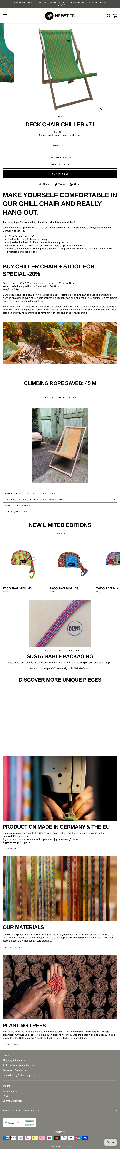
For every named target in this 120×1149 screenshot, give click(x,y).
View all (60, 533)
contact (7, 1055)
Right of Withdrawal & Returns (19, 1065)
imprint (6, 1086)
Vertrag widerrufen (12, 1100)
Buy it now (60, 174)
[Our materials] (60, 888)
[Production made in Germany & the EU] (60, 788)
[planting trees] (60, 987)
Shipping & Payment (14, 1060)
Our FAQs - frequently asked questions (35, 499)
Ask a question (16, 512)
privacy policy (10, 1091)
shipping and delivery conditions (30, 493)
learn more (12, 849)
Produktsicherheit (19, 506)
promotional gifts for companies (20, 1075)
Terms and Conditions (14, 1070)
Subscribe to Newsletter (22, 1110)
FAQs (6, 1095)
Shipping (55, 135)
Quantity (60, 146)
